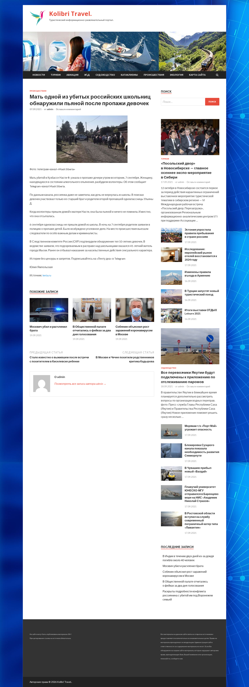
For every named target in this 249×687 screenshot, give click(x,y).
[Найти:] (190, 101)
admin (50, 109)
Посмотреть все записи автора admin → (80, 383)
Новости (39, 74)
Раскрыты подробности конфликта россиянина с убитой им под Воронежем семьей (188, 595)
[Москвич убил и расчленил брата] (49, 322)
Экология (176, 74)
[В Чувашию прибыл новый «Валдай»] (171, 479)
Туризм (56, 74)
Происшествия (154, 74)
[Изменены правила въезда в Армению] (171, 283)
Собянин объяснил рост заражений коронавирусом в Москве (134, 330)
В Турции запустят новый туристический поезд (202, 292)
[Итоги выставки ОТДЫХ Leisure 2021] (171, 321)
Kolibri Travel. (70, 13)
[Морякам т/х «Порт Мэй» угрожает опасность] (171, 437)
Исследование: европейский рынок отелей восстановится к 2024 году (201, 254)
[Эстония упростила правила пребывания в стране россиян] (171, 241)
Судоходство (105, 74)
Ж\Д (87, 74)
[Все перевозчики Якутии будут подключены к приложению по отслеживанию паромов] (190, 364)
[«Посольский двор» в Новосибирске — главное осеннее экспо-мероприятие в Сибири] (190, 155)
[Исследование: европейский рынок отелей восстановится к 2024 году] (171, 260)
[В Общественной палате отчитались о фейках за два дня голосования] (92, 322)
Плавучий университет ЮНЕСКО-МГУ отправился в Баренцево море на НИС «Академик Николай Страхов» (202, 493)
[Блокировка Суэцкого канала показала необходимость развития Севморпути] (171, 456)
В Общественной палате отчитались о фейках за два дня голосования (92, 330)
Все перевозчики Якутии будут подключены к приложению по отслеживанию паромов (188, 377)
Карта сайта (197, 74)
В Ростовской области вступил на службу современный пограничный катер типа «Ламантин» (201, 520)
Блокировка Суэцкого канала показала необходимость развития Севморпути (202, 450)
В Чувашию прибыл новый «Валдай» (198, 469)
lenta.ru (47, 275)
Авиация (72, 74)
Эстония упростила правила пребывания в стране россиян (199, 233)
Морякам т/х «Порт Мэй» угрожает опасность (201, 427)
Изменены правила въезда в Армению (198, 273)
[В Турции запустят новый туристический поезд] (171, 302)
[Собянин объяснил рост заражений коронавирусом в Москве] (135, 322)
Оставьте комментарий (68, 109)
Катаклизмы (129, 74)
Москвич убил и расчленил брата (183, 565)
